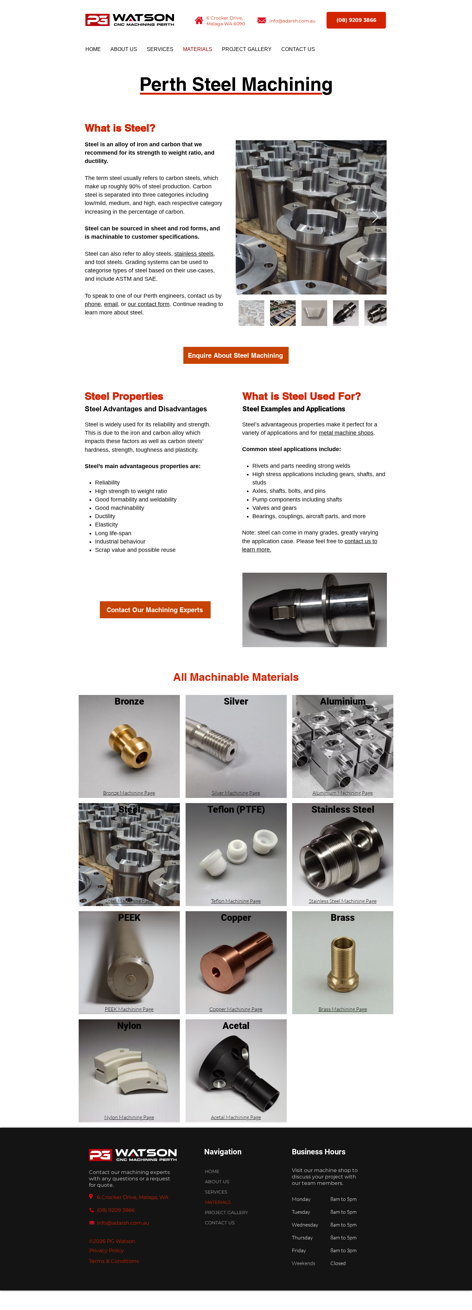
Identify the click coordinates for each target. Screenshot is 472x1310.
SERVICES (216, 1192)
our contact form (149, 304)
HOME (212, 1171)
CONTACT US (220, 1223)
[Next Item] (375, 217)
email (111, 304)
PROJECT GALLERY (226, 1212)
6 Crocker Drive (224, 18)
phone (93, 304)
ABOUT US (217, 1182)
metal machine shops (346, 433)
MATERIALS (218, 1202)
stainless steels (194, 254)
